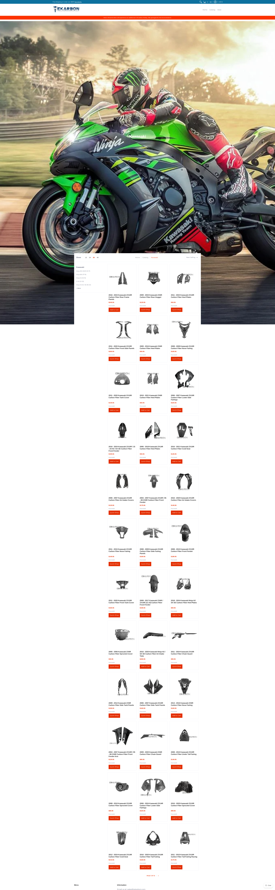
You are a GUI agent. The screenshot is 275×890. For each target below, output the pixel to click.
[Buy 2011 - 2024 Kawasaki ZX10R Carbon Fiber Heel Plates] (184, 278)
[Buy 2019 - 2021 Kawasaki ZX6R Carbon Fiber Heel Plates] (153, 379)
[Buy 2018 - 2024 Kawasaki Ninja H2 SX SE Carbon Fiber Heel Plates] (184, 584)
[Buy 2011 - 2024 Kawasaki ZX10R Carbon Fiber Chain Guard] (184, 635)
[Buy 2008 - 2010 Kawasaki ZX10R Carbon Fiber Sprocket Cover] (122, 787)
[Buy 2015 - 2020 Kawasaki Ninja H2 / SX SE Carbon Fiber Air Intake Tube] (153, 635)
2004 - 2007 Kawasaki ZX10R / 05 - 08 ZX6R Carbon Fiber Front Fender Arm (122, 754)
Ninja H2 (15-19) (81, 278)
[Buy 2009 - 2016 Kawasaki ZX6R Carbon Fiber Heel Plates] (153, 329)
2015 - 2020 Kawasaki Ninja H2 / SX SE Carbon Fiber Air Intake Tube (152, 654)
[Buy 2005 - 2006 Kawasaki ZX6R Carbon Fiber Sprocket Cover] (122, 635)
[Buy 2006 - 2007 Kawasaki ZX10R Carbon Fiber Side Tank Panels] (153, 686)
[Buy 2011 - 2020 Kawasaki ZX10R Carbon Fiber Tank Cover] (122, 379)
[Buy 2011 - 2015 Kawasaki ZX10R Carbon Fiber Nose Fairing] (122, 532)
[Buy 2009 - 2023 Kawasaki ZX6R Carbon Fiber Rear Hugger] (153, 278)
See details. (78, 2)
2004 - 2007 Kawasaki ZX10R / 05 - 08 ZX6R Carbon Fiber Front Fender (153, 500)
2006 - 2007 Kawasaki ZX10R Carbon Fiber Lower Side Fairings (182, 397)
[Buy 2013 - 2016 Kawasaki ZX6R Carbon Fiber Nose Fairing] (184, 686)
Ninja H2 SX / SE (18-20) (83, 285)
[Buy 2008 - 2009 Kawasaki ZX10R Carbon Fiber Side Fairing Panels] (153, 532)
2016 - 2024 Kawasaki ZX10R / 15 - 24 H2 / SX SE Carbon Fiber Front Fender (122, 449)
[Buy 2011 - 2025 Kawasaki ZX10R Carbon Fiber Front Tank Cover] (122, 584)
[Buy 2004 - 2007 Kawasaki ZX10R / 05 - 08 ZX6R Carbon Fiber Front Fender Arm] (122, 735)
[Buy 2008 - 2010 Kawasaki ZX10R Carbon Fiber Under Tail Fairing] (184, 735)
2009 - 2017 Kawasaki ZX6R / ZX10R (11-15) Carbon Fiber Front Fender (151, 603)
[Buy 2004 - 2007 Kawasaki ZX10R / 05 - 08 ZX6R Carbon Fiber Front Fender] (153, 481)
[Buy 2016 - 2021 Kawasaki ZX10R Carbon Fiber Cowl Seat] (184, 430)
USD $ (220, 2)
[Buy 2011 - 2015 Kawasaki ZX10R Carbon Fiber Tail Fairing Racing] (184, 838)
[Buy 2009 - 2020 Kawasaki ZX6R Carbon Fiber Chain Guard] (153, 735)
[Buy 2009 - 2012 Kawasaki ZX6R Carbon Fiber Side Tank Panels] (122, 686)
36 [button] (94, 257)
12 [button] (86, 257)
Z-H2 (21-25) (80, 281)
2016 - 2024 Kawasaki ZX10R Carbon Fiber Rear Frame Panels (120, 297)
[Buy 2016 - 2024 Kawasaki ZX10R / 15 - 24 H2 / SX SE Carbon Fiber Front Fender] (122, 430)
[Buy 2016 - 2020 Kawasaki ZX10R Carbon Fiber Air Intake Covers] (184, 481)
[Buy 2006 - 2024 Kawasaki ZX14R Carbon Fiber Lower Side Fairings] (153, 787)
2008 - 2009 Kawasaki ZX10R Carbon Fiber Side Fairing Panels (151, 551)
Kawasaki (112, 305)
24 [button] (90, 257)
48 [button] (98, 257)
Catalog (145, 257)
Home (137, 257)
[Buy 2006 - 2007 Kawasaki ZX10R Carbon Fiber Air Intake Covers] (122, 481)
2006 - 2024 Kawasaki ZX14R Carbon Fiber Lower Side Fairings (151, 805)
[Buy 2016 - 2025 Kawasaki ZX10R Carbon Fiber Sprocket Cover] (184, 787)
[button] (207, 2)
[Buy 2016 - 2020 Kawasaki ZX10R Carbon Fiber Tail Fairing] (153, 838)
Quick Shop (145, 310)
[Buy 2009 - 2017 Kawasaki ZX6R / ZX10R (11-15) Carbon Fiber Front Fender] (153, 584)
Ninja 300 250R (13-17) (83, 271)
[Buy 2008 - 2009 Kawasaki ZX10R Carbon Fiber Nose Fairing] (184, 329)
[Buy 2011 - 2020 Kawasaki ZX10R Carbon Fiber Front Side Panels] (122, 329)
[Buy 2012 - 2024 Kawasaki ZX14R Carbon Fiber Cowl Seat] (122, 838)
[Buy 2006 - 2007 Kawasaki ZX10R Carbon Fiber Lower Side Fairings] (184, 379)
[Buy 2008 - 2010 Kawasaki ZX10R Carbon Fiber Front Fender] (184, 532)
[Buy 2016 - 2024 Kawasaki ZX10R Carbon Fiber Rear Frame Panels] (122, 278)
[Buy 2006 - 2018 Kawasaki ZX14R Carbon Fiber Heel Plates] (153, 430)
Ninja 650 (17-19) (81, 274)
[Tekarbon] (66, 10)
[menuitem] (201, 2)
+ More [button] (78, 288)
